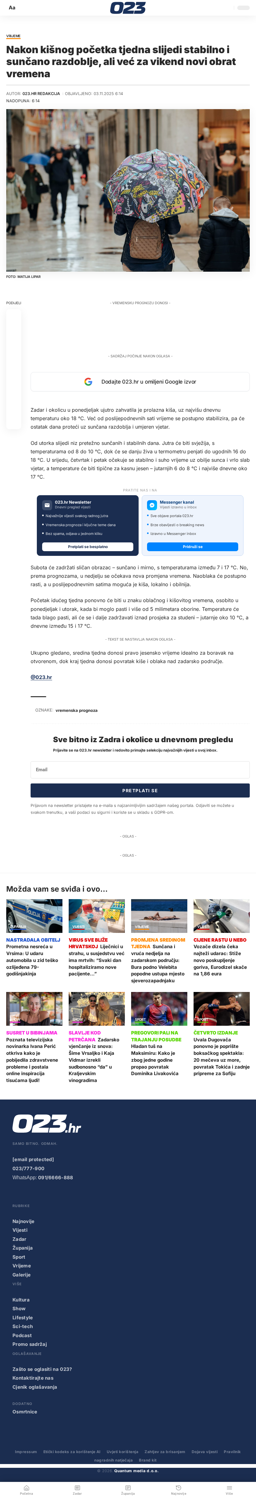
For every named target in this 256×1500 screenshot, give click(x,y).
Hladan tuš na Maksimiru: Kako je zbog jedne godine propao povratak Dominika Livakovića (155, 1059)
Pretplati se (140, 790)
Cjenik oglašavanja (34, 1387)
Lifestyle (22, 1318)
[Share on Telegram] (13, 376)
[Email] (13, 421)
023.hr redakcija (41, 93)
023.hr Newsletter (73, 502)
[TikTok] (54, 1195)
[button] (12, 7)
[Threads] (92, 1195)
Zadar (19, 1239)
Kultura (21, 1300)
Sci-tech (22, 1326)
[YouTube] (29, 1195)
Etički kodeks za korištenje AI (72, 1451)
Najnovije (23, 1221)
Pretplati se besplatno (88, 546)
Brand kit (147, 1460)
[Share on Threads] (13, 391)
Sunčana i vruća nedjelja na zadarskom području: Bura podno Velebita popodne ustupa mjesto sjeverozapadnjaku (158, 964)
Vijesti (78, 927)
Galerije (21, 1275)
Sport (140, 1020)
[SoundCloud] (67, 1195)
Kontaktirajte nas (32, 1378)
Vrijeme (13, 36)
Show (15, 1020)
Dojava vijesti (205, 1451)
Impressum (26, 1451)
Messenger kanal (177, 502)
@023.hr (41, 677)
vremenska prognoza (77, 710)
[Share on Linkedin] (13, 361)
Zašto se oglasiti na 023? (42, 1369)
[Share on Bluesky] (13, 406)
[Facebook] (16, 1195)
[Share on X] (13, 331)
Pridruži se (193, 546)
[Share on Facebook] (13, 316)
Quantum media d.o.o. (136, 1470)
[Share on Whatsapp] (13, 346)
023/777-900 (28, 1168)
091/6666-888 (55, 1177)
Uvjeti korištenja (122, 1451)
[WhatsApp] (80, 1195)
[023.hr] (128, 8)
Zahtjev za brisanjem (165, 1451)
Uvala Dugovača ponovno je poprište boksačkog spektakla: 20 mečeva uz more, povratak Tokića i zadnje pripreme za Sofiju (222, 1057)
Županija (18, 927)
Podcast (22, 1335)
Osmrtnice (24, 1412)
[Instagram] (42, 1195)
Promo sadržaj (29, 1344)
